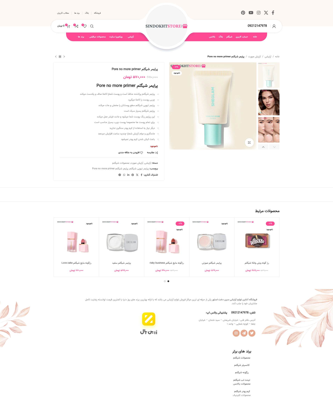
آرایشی (268, 56)
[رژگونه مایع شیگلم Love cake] (76, 240)
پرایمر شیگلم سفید (121, 263)
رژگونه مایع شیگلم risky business (167, 263)
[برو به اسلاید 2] (165, 281)
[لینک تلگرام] (119, 175)
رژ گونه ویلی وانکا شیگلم (257, 263)
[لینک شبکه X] (266, 13)
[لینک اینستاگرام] (258, 13)
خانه (277, 56)
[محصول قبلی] (64, 57)
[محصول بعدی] (56, 57)
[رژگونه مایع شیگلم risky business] (167, 240)
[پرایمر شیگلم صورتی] (212, 240)
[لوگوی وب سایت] (167, 26)
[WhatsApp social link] (124, 175)
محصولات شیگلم (120, 163)
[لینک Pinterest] (243, 13)
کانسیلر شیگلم (241, 365)
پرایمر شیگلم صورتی (212, 263)
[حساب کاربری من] (274, 26)
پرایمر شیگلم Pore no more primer (110, 168)
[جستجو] (91, 26)
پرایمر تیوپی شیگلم (139, 168)
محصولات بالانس (241, 384)
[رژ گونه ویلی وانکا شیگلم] (257, 240)
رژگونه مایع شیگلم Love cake (76, 263)
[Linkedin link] (128, 175)
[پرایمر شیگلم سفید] (121, 240)
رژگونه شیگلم (242, 372)
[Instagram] (236, 333)
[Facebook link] (273, 13)
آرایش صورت (254, 56)
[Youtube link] (251, 13)
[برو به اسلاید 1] (168, 281)
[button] (274, 147)
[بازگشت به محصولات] (60, 57)
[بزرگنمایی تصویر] (249, 142)
